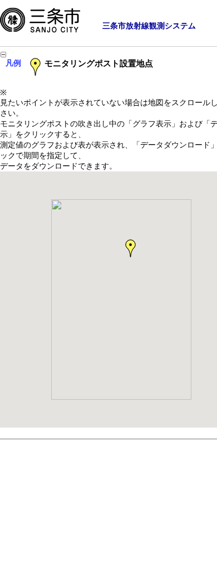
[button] (131, 249)
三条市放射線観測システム (149, 25)
